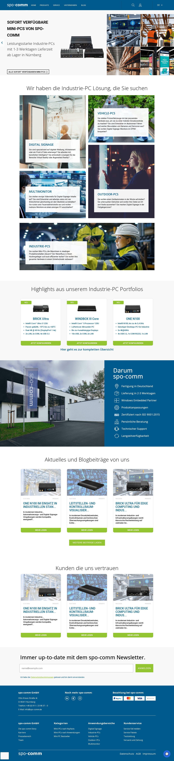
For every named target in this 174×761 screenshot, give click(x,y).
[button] (2, 43)
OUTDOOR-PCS (108, 194)
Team (20, 740)
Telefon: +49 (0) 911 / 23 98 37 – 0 (33, 705)
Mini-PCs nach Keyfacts (64, 728)
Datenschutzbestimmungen (42, 677)
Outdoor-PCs (94, 740)
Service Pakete (130, 732)
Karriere (22, 732)
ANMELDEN (144, 668)
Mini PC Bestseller (62, 736)
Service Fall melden (132, 728)
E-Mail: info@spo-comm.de (30, 709)
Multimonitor (94, 744)
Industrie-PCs (94, 732)
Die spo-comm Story (27, 728)
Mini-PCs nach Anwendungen (67, 732)
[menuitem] (34, 729)
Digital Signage (95, 728)
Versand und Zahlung (133, 740)
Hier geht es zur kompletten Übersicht (87, 349)
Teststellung (129, 736)
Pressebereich (24, 736)
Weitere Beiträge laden (87, 542)
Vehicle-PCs (93, 736)
